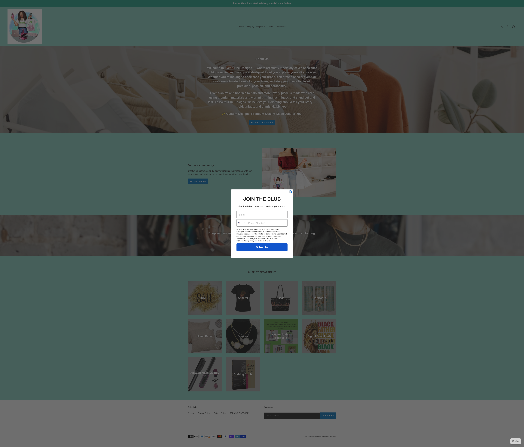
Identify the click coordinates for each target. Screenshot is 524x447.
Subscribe (262, 247)
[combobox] (242, 222)
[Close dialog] (290, 192)
